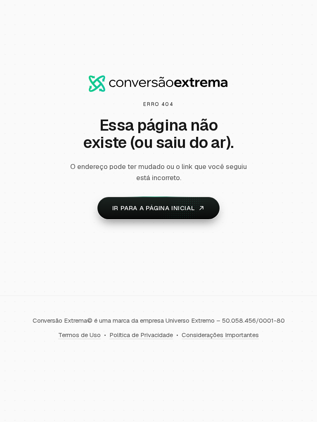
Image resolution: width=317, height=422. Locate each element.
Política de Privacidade (141, 335)
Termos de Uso (79, 335)
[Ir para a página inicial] (158, 83)
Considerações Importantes (220, 335)
